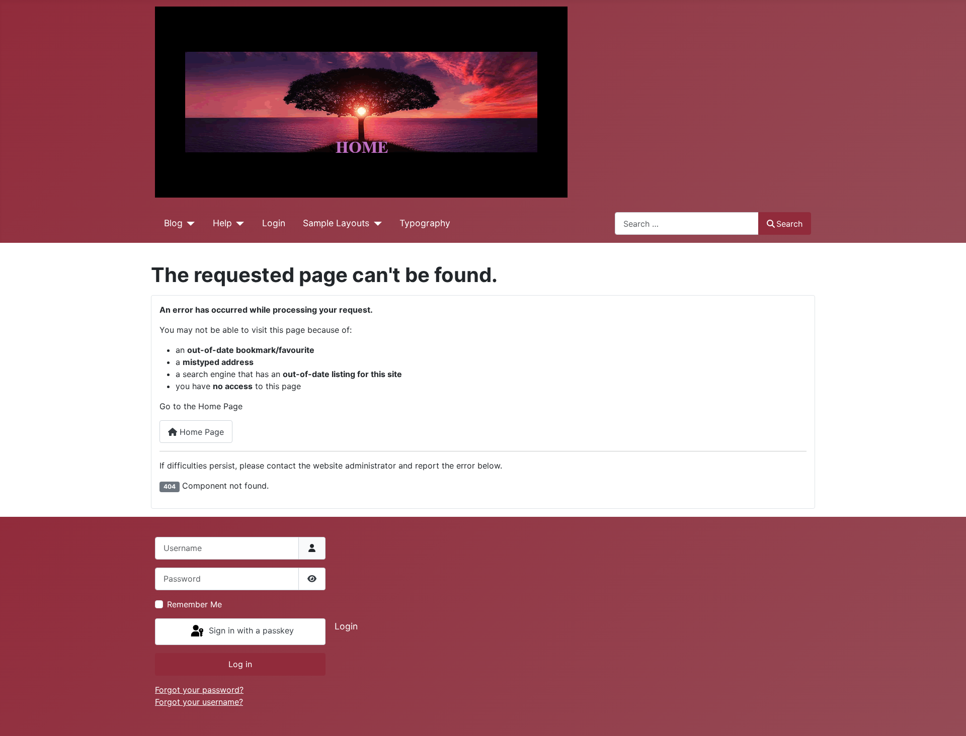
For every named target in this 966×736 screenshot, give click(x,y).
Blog (173, 223)
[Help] (238, 223)
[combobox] (687, 223)
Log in (240, 664)
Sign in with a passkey (250, 631)
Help (222, 223)
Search (789, 224)
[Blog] (189, 223)
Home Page (200, 432)
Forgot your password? (199, 690)
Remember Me (194, 604)
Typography (424, 223)
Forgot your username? (199, 702)
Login (273, 223)
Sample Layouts (336, 223)
